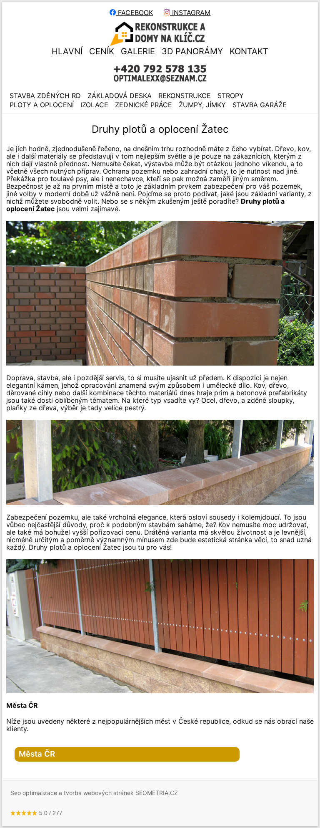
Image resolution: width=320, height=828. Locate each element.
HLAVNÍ (67, 51)
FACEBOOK (134, 12)
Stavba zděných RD (45, 95)
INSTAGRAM (190, 12)
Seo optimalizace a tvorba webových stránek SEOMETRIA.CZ (94, 792)
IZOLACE (94, 104)
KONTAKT (249, 51)
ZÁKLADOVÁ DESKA (120, 95)
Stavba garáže (259, 104)
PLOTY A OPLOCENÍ (42, 104)
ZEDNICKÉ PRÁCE (143, 104)
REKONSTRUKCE (184, 95)
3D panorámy (192, 51)
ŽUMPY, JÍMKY (202, 104)
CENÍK (101, 51)
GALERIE (138, 51)
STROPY (231, 95)
